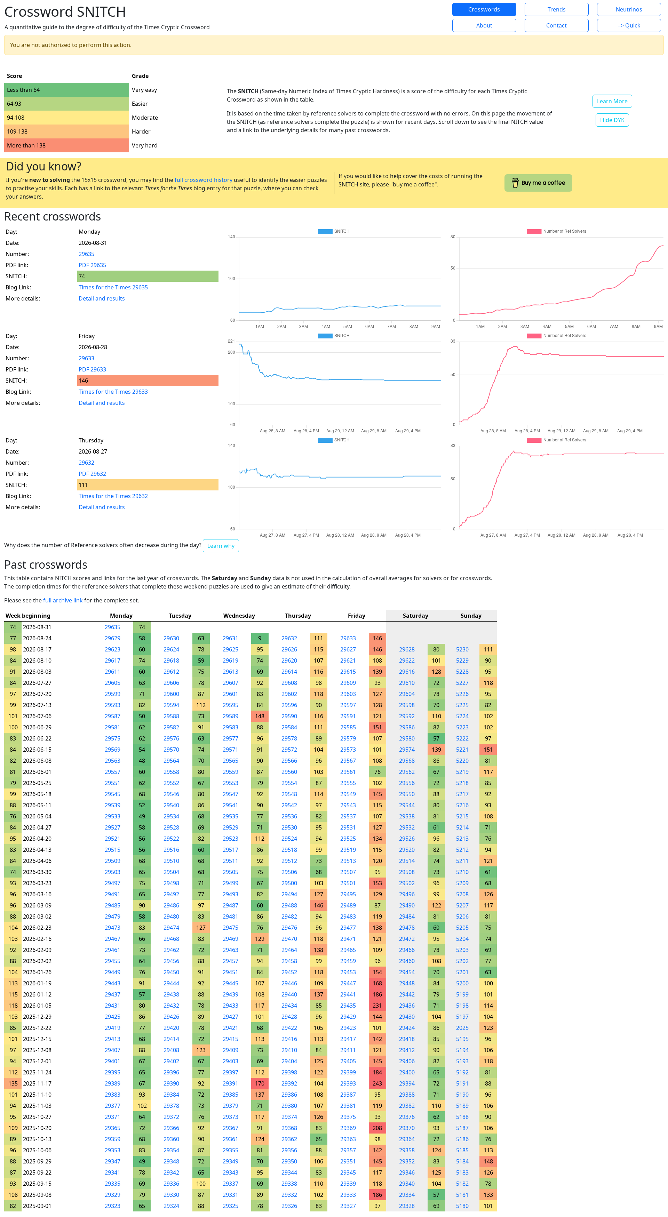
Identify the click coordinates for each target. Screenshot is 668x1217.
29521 (112, 838)
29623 (112, 649)
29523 (230, 838)
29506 (289, 872)
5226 (462, 694)
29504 (171, 872)
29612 (171, 671)
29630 (171, 638)
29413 (112, 1039)
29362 (289, 1139)
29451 (230, 972)
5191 (462, 1083)
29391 (230, 1083)
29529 (230, 827)
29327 (348, 1206)
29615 (348, 671)
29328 (407, 1206)
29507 (348, 872)
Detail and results (102, 298)
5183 (462, 1172)
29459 (348, 961)
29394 (407, 1083)
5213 (462, 838)
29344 (289, 1172)
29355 (230, 1150)
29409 (230, 1050)
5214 (462, 827)
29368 (289, 1128)
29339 (348, 1183)
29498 (171, 883)
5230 (462, 649)
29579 (348, 738)
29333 (348, 1195)
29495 (348, 894)
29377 (112, 1106)
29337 (230, 1183)
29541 (230, 805)
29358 (407, 1150)
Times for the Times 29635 (113, 287)
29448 (407, 983)
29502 (407, 883)
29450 (171, 972)
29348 (171, 1161)
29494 (289, 894)
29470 (289, 939)
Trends (557, 9)
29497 (112, 883)
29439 (230, 994)
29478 (407, 927)
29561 (348, 772)
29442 (407, 994)
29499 (230, 883)
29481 (230, 916)
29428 (289, 1016)
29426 (171, 1016)
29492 (171, 894)
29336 (171, 1183)
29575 (112, 738)
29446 (289, 983)
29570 (171, 749)
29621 (348, 660)
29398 (289, 1072)
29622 (407, 660)
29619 (230, 660)
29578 (289, 738)
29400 (407, 1072)
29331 (230, 1195)
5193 (462, 1061)
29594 (171, 705)
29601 (230, 694)
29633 (86, 358)
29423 (348, 1028)
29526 (407, 838)
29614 (289, 671)
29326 (289, 1206)
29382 (407, 1106)
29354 (171, 1150)
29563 (112, 760)
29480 (171, 916)
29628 (407, 649)
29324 (171, 1206)
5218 (462, 783)
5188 (462, 1117)
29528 (171, 827)
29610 (407, 683)
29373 (230, 1117)
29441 (348, 994)
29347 (112, 1161)
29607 (230, 683)
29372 (171, 1117)
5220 (462, 760)
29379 (230, 1106)
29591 (348, 716)
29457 (230, 961)
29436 (407, 1005)
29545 (112, 794)
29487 (230, 905)
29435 (348, 1005)
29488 (289, 905)
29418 (407, 1039)
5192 (462, 1072)
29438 (171, 994)
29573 (348, 749)
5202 (462, 961)
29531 (348, 827)
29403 (230, 1061)
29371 (112, 1117)
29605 (112, 683)
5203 (462, 950)
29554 (289, 783)
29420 (171, 1028)
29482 (289, 916)
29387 (348, 1094)
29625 (230, 649)
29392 (289, 1083)
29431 (112, 1005)
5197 (462, 1016)
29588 (171, 716)
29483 (348, 916)
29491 (112, 894)
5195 (462, 1039)
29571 (230, 749)
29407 (112, 1050)
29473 (112, 927)
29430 (407, 1016)
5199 (462, 994)
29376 (407, 1117)
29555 (348, 783)
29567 (348, 760)
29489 (348, 905)
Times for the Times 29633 (113, 391)
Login (417, 17)
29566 (289, 760)
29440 (289, 994)
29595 (230, 705)
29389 (112, 1083)
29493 (230, 894)
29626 (289, 649)
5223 (462, 727)
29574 (407, 749)
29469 (230, 939)
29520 (407, 850)
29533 (112, 816)
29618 (171, 660)
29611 (112, 671)
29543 (348, 805)
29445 (230, 983)
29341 (112, 1172)
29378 (171, 1106)
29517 (230, 850)
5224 (462, 716)
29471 (348, 939)
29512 (289, 861)
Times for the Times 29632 (113, 496)
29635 (86, 254)
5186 (462, 1139)
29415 (230, 1039)
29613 (230, 671)
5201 (462, 972)
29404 (289, 1061)
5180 (462, 1206)
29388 (407, 1094)
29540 (171, 805)
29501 (348, 883)
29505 (230, 872)
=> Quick (629, 25)
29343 (230, 1172)
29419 (112, 1028)
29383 (112, 1094)
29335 (112, 1183)
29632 (86, 462)
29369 (348, 1128)
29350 (289, 1161)
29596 (289, 705)
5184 (462, 1161)
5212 (462, 850)
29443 (112, 983)
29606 (171, 683)
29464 (289, 950)
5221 (462, 749)
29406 (407, 1061)
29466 (407, 950)
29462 (171, 950)
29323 (112, 1206)
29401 (112, 1061)
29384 (171, 1094)
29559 (230, 772)
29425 (112, 1016)
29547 (230, 794)
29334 (407, 1195)
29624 (171, 649)
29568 (407, 760)
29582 (171, 727)
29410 (289, 1050)
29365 (112, 1128)
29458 (289, 961)
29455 (112, 961)
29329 (112, 1195)
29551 (112, 783)
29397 (230, 1072)
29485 (112, 905)
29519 (348, 850)
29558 (171, 772)
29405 (348, 1061)
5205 (462, 927)
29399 (348, 1072)
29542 (289, 805)
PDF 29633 (92, 369)
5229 (462, 660)
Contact (556, 25)
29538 (407, 816)
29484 (407, 916)
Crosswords (484, 9)
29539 (112, 805)
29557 (112, 772)
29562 (407, 772)
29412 (407, 1050)
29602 (289, 694)
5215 (462, 816)
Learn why (220, 546)
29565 (230, 760)
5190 (462, 1094)
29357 (348, 1150)
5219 (462, 772)
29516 (171, 850)
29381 (348, 1106)
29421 (230, 1028)
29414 (171, 1039)
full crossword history (203, 180)
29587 (112, 716)
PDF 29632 (92, 474)
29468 (171, 939)
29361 (230, 1139)
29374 (289, 1117)
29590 (289, 716)
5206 (462, 916)
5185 (462, 1150)
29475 (230, 927)
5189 (462, 1106)
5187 (462, 1128)
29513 (348, 861)
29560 (289, 772)
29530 (289, 827)
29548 (289, 794)
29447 (348, 983)
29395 (112, 1072)
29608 (289, 683)
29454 (407, 972)
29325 (230, 1206)
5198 (462, 1005)
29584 (289, 727)
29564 (171, 760)
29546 (171, 794)
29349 (230, 1161)
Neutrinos (629, 9)
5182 (462, 1183)
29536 (289, 816)
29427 (230, 1016)
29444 (171, 983)
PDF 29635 (92, 265)
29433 (230, 1005)
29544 (407, 805)
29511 (230, 861)
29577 (230, 738)
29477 (348, 927)
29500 (289, 883)
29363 (348, 1139)
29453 (348, 972)
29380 (289, 1106)
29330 (171, 1195)
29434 (289, 1005)
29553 (230, 783)
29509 (112, 861)
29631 (230, 638)
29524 (289, 838)
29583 (230, 727)
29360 (171, 1139)
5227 (462, 683)
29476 (289, 927)
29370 (407, 1128)
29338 (289, 1183)
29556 (407, 783)
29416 (289, 1039)
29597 (348, 705)
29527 (112, 827)
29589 (230, 716)
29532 (407, 827)
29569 (112, 749)
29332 (289, 1195)
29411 (348, 1050)
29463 (230, 950)
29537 (348, 816)
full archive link (63, 600)
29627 (348, 649)
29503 (112, 872)
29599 (112, 694)
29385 (230, 1094)
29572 (289, 749)
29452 (289, 972)
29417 (348, 1039)
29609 (348, 683)
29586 (407, 727)
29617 (112, 660)
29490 (407, 905)
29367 (230, 1128)
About (484, 25)
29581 (112, 727)
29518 (289, 850)
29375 (348, 1117)
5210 (462, 872)
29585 (348, 727)
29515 (112, 850)
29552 (171, 783)
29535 (230, 816)
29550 (407, 794)
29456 (171, 961)
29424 (407, 1028)
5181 (462, 1195)
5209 (462, 883)
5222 (462, 738)
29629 (112, 638)
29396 (171, 1072)
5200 (462, 983)
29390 (171, 1083)
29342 (171, 1172)
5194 (462, 1050)
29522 (171, 838)
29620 (289, 660)
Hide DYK (612, 120)
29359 (112, 1139)
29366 (171, 1128)
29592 (407, 716)
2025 (462, 1028)
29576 (171, 738)
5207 (462, 905)
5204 (462, 939)
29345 (348, 1172)
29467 (112, 939)
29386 (289, 1094)
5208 (462, 894)
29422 (289, 1028)
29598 (407, 705)
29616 (407, 671)
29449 (112, 972)
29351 (348, 1161)
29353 (112, 1150)
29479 (112, 916)
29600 (171, 694)
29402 (171, 1061)
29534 (171, 816)
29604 (407, 694)
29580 (407, 738)
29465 (348, 950)
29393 (348, 1083)
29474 (171, 927)
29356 (289, 1150)
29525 (348, 838)
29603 (348, 694)
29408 (171, 1050)
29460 (407, 961)
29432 (171, 1005)
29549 (348, 794)
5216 (462, 805)
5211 (462, 861)
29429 (348, 1016)
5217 (462, 794)
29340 (407, 1183)
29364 (407, 1139)
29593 (112, 705)
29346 (407, 1172)
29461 (112, 950)
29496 (407, 894)
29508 (407, 872)
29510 (171, 861)
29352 (407, 1161)
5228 (462, 671)
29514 (407, 861)
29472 (407, 939)
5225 (462, 705)
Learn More (612, 101)
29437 (112, 994)
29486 (171, 905)
